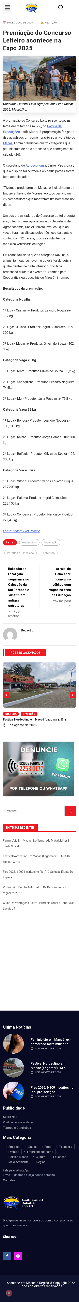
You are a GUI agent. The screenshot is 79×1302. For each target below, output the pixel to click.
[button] (7, 8)
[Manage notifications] (9, 1293)
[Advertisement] (39, 969)
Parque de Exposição (20, 553)
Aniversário (29, 542)
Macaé (8, 143)
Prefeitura (48, 553)
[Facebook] (7, 1256)
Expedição (51, 542)
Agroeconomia (35, 165)
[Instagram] (18, 1256)
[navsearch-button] (56, 8)
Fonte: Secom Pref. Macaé (21, 531)
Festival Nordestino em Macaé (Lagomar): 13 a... (35, 719)
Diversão (29, 714)
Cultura (11, 714)
